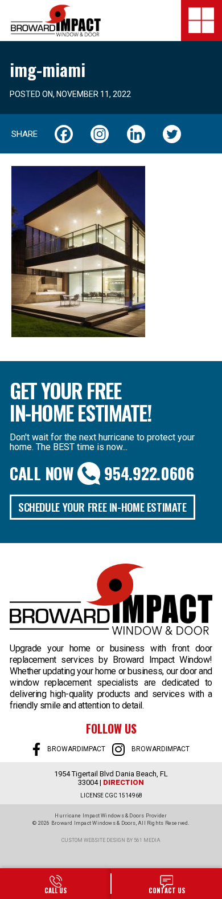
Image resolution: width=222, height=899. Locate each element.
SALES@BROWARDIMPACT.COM (166, 883)
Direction (123, 782)
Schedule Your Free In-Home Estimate (102, 507)
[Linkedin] (136, 134)
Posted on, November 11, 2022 (70, 94)
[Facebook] (64, 134)
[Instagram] (100, 134)
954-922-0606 (55, 883)
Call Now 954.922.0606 (102, 473)
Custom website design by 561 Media (111, 840)
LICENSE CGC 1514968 (111, 795)
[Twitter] (172, 134)
